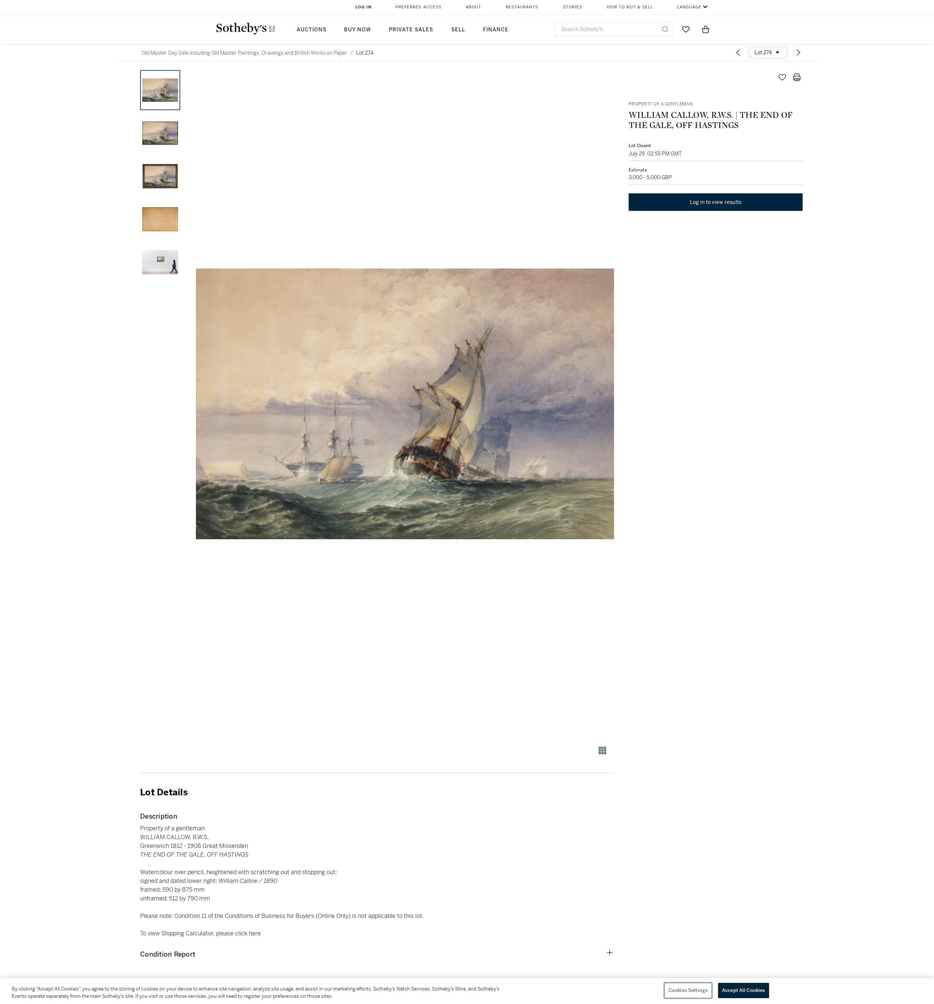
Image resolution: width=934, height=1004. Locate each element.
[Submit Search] (665, 29)
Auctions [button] (312, 30)
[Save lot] (782, 77)
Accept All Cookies (743, 990)
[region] (467, 991)
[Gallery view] (602, 750)
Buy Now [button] (357, 30)
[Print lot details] (797, 77)
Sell (458, 30)
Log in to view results (716, 202)
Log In (363, 7)
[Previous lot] (738, 52)
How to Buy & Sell (630, 7)
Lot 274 (364, 53)
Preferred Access (418, 7)
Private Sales (411, 30)
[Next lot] (798, 52)
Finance (496, 30)
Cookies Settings (688, 990)
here (255, 933)
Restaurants (522, 7)
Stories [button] (572, 7)
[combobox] (614, 29)
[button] (405, 403)
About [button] (473, 7)
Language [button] (689, 7)
